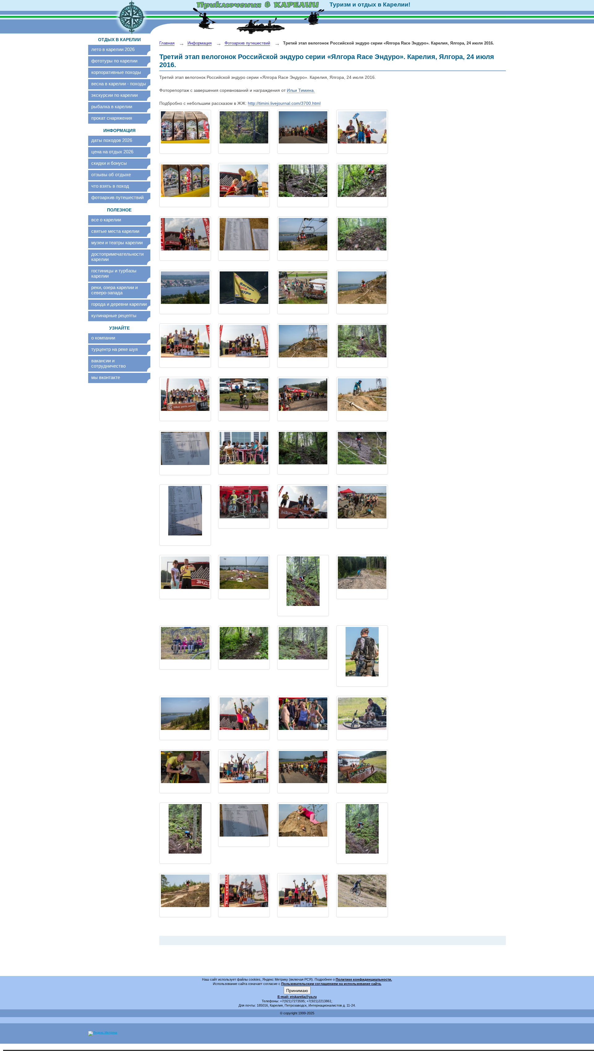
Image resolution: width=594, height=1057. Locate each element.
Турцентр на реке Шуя (114, 349)
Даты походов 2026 (111, 140)
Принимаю (297, 990)
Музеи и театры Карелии (117, 242)
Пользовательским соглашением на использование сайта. (331, 984)
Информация (199, 43)
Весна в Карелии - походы (118, 83)
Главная (166, 43)
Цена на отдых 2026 (112, 151)
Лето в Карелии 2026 (113, 49)
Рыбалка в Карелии (111, 106)
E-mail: (284, 997)
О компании (103, 337)
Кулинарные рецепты (113, 315)
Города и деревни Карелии (119, 304)
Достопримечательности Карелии (117, 256)
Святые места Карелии (115, 231)
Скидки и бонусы (109, 163)
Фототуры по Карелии (114, 60)
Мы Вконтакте (105, 377)
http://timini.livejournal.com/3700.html (284, 103)
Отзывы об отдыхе (111, 174)
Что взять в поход (110, 186)
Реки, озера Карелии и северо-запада (114, 290)
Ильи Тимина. (301, 90)
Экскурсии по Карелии (114, 95)
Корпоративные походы (116, 72)
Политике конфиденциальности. (364, 979)
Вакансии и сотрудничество (108, 363)
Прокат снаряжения (111, 118)
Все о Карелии (106, 219)
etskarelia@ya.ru (303, 997)
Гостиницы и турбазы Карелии (113, 273)
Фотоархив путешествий (117, 197)
